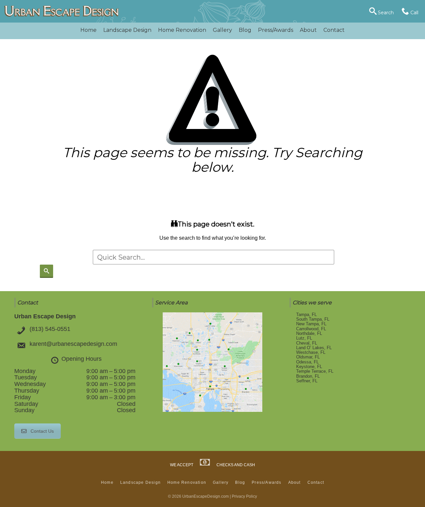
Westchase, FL (310, 352)
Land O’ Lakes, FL (314, 347)
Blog (245, 30)
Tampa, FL (306, 314)
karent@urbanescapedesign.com (73, 344)
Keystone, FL (309, 366)
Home (88, 30)
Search (385, 13)
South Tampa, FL (312, 319)
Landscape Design (127, 30)
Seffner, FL (306, 380)
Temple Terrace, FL (314, 371)
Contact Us (42, 431)
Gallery (222, 30)
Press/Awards (275, 30)
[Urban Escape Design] (61, 11)
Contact (334, 30)
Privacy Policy (244, 496)
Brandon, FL (308, 376)
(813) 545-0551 (50, 329)
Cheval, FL (306, 343)
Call (413, 13)
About (308, 30)
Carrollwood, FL (311, 328)
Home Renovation (182, 30)
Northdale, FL (309, 333)
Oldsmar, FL (308, 356)
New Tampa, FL (311, 323)
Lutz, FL (304, 338)
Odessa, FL (307, 361)
